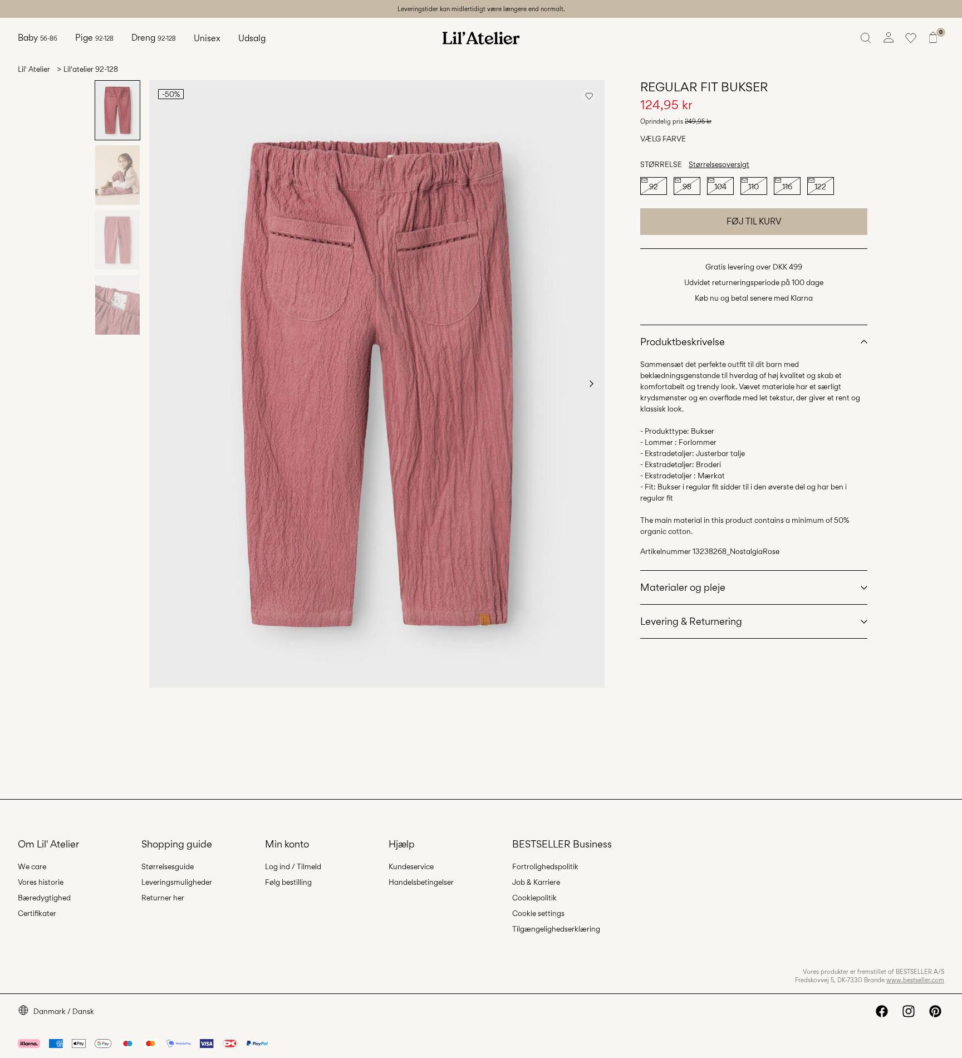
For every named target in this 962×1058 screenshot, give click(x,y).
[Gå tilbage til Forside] (481, 38)
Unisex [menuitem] (207, 38)
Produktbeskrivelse (682, 341)
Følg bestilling (288, 882)
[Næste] (591, 383)
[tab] (117, 110)
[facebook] (882, 1011)
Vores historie (40, 882)
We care (32, 866)
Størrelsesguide (167, 866)
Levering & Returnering (691, 621)
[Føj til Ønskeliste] (589, 95)
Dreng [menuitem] (153, 37)
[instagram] (908, 1011)
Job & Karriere (536, 882)
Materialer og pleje (682, 587)
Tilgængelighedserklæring (556, 928)
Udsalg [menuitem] (252, 38)
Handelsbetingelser (421, 882)
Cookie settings (538, 913)
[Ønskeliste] (911, 38)
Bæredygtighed (44, 897)
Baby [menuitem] (37, 37)
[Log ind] (888, 38)
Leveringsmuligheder (176, 882)
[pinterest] (935, 1011)
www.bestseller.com (915, 980)
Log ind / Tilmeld (293, 866)
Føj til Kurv (754, 221)
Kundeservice (411, 866)
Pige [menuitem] (94, 37)
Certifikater (37, 913)
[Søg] (866, 38)
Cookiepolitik (534, 897)
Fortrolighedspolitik (545, 866)
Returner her (162, 897)
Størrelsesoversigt (719, 164)
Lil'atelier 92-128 (90, 69)
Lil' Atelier (34, 69)
